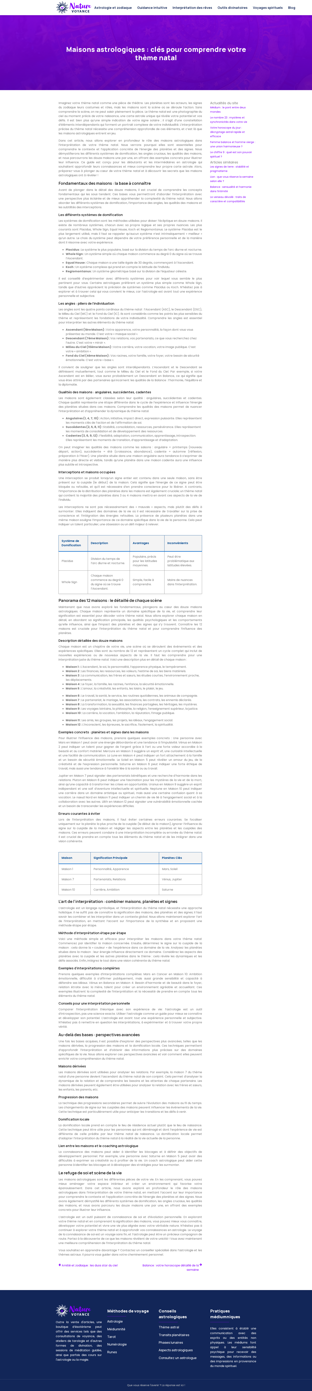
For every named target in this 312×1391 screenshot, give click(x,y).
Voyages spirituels (268, 7)
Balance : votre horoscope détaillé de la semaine (170, 1267)
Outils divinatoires (233, 7)
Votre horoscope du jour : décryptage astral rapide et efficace (227, 132)
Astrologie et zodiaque (113, 7)
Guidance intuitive (152, 7)
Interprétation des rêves (192, 7)
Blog (291, 7)
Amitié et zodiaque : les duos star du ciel (90, 1265)
